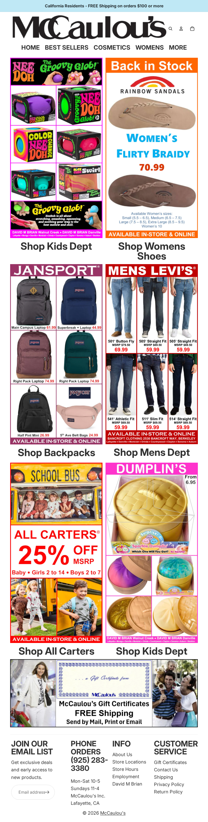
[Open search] (170, 28)
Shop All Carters (56, 651)
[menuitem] (177, 47)
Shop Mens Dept (152, 452)
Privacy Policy (169, 784)
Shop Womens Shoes (151, 251)
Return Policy (168, 791)
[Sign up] (47, 792)
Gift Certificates (170, 762)
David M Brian (127, 784)
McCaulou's (113, 813)
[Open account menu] (181, 28)
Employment (125, 776)
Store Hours (125, 769)
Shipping (163, 777)
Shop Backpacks (56, 452)
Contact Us (166, 769)
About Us (122, 754)
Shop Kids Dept (56, 246)
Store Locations (129, 762)
